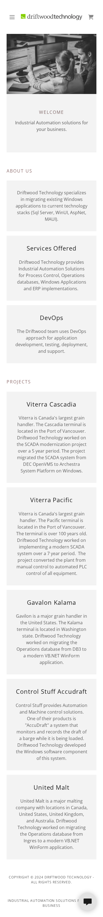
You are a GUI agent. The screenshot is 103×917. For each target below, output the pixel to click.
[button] (13, 17)
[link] (51, 17)
